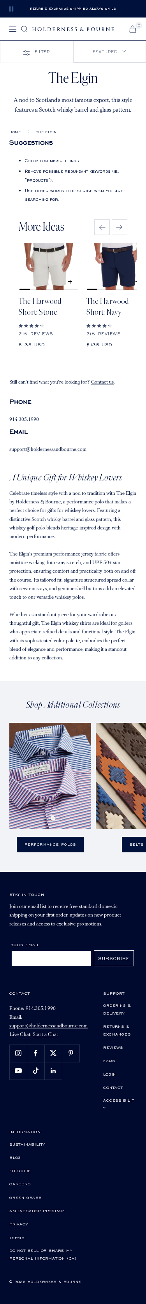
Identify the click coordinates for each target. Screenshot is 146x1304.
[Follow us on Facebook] (35, 1053)
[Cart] (133, 29)
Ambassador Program (37, 1210)
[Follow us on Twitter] (53, 1053)
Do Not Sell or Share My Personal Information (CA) (43, 1254)
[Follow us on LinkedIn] (53, 1071)
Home (15, 132)
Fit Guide (20, 1170)
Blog (15, 1157)
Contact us (102, 382)
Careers (20, 1184)
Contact (113, 1087)
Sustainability (27, 1144)
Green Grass (25, 1197)
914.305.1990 (24, 419)
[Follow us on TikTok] (35, 1071)
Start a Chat (45, 1034)
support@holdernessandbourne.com (47, 449)
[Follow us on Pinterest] (70, 1053)
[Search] (24, 29)
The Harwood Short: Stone (40, 307)
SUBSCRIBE (114, 958)
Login (109, 1074)
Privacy (18, 1224)
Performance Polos (50, 844)
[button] (110, 51)
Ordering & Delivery (117, 1009)
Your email (25, 944)
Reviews (113, 1047)
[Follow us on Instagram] (18, 1053)
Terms (17, 1237)
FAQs (109, 1060)
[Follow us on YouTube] (18, 1071)
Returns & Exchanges (116, 1030)
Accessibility (118, 1104)
